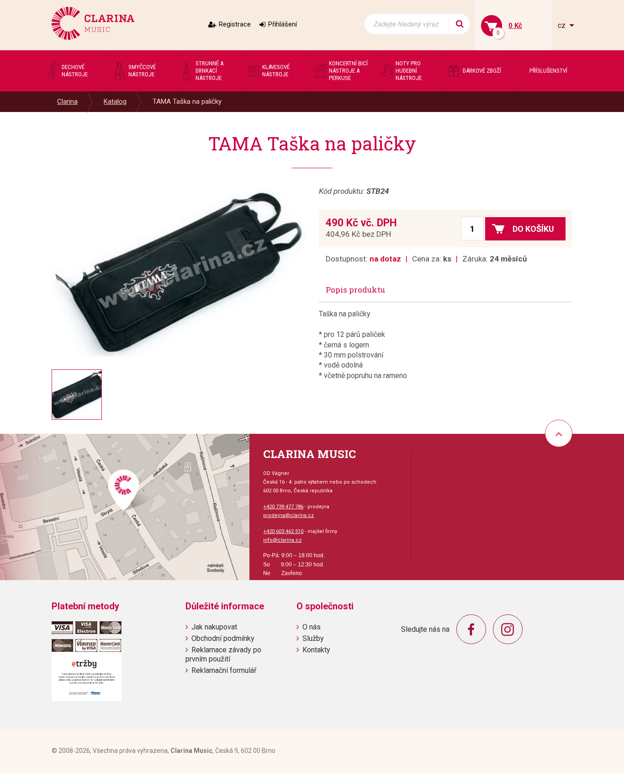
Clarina (67, 101)
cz (562, 25)
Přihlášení (282, 24)
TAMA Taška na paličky (187, 101)
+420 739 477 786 (283, 507)
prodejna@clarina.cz (288, 515)
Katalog (115, 101)
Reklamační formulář (223, 670)
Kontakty (316, 649)
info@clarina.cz (282, 540)
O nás (311, 627)
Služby (313, 638)
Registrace (235, 24)
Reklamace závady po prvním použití (223, 654)
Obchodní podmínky (222, 638)
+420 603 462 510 (283, 531)
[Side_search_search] (459, 24)
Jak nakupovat (214, 627)
